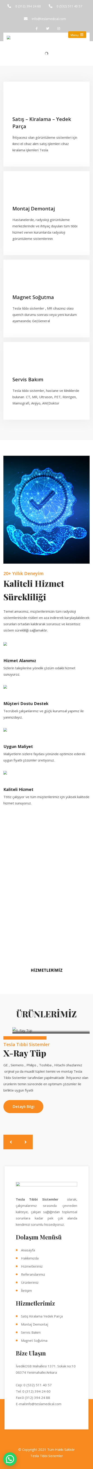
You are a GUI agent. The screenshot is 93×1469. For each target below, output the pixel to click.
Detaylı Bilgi (23, 1106)
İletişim (26, 1290)
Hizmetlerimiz (32, 1266)
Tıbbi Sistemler (51, 1455)
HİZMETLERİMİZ (47, 970)
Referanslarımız (33, 1274)
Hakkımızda (30, 1258)
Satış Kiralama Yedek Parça (42, 1316)
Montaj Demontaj (34, 1324)
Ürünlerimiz (30, 1282)
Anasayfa (28, 1250)
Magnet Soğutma (34, 1340)
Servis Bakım (31, 1332)
